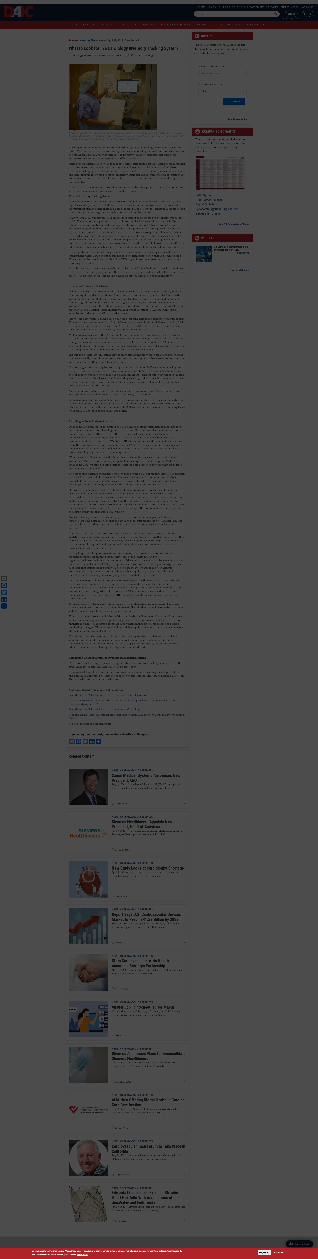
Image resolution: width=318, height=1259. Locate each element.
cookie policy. (82, 1254)
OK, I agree (264, 1253)
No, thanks (279, 1253)
